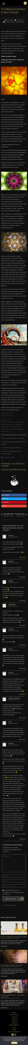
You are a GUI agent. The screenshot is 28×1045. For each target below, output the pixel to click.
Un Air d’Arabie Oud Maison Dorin (13, 937)
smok (15, 356)
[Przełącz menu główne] (25, 3)
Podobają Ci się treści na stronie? (13, 465)
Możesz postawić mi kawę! (13, 470)
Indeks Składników (14, 1025)
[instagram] (15, 1035)
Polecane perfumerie (14, 1031)
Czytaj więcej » (4, 946)
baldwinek (23, 441)
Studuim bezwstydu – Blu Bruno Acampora (13, 996)
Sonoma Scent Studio (10, 21)
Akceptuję (14, 1042)
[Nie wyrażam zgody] (26, 1040)
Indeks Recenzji (14, 1014)
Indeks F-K (15, 1019)
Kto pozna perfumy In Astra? (12, 965)
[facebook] (12, 1035)
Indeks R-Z (15, 1023)
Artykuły (14, 1012)
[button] (14, 495)
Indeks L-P (15, 1021)
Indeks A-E (15, 1017)
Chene (12, 227)
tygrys (24, 356)
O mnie (14, 1027)
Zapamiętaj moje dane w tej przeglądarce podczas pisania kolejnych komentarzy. (13, 892)
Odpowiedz (22, 557)
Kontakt (14, 1029)
